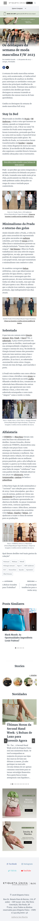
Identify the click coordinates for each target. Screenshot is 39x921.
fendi (22, 562)
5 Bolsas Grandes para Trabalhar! (9, 585)
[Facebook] (3, 67)
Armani (6, 562)
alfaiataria (18, 475)
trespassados (8, 477)
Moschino (19, 437)
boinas (25, 513)
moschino (12, 570)
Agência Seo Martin (19, 917)
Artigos (5, 41)
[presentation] (19, 619)
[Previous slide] (5, 740)
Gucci (24, 338)
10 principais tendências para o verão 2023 (29, 586)
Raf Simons (15, 249)
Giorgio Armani (9, 566)
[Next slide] (33, 740)
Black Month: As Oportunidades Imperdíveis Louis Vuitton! (18, 637)
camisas (18, 477)
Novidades (13, 41)
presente (29, 570)
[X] (7, 67)
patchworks (7, 497)
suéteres (26, 238)
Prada (27, 119)
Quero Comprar (17, 8)
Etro (11, 338)
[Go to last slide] (5, 627)
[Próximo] (33, 627)
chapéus (17, 513)
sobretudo (6, 341)
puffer (31, 379)
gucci (19, 566)
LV (4, 570)
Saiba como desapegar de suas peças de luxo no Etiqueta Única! (18, 732)
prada (21, 570)
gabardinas (7, 480)
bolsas (25, 268)
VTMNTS (8, 437)
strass (30, 376)
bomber (21, 143)
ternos (24, 241)
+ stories (33, 675)
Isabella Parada (10, 59)
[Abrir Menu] (5, 2)
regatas (30, 143)
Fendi (16, 338)
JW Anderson (29, 566)
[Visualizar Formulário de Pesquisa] (35, 3)
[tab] (15, 647)
